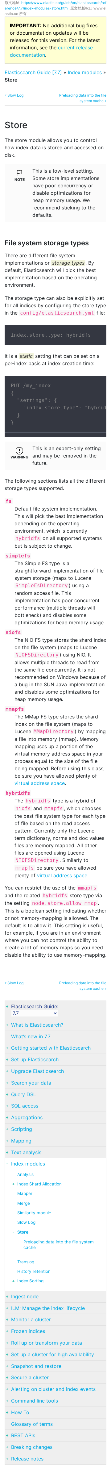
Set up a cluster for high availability (52, 1354)
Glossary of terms (32, 1424)
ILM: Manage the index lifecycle (48, 1308)
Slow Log (26, 1222)
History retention (34, 1271)
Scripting (21, 1129)
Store (22, 1232)
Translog (25, 1261)
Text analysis (26, 1152)
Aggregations (27, 1117)
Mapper (24, 1193)
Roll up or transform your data (46, 1343)
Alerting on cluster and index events (53, 1389)
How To (20, 1412)
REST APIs (23, 1435)
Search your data (31, 1083)
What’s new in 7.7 (31, 1036)
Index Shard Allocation (39, 1183)
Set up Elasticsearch (35, 1059)
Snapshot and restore (36, 1366)
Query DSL (23, 1094)
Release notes (27, 1459)
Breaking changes (31, 1447)
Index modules (85, 72)
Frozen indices (28, 1331)
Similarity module (34, 1212)
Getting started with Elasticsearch (51, 1048)
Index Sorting (30, 1280)
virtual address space (39, 783)
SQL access (24, 1106)
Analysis (25, 1174)
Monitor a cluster (31, 1319)
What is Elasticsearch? (37, 1025)
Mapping (21, 1141)
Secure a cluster (30, 1377)
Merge (23, 1203)
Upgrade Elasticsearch (37, 1071)
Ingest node (25, 1296)
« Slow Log (14, 95)
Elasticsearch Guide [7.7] (33, 72)
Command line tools (34, 1401)
